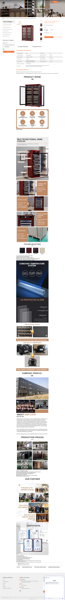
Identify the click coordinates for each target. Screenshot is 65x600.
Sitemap (10, 597)
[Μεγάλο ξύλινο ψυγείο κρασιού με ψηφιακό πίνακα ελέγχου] (27, 31)
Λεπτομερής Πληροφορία (23, 46)
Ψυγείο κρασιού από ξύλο (13, 18)
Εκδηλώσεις (42, 1)
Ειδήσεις (4, 586)
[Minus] (62, 577)
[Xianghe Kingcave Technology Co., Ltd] (3, 2)
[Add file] (46, 598)
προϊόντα (32, 1)
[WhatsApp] (3, 49)
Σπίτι (23, 1)
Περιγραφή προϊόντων (36, 46)
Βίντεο (37, 1)
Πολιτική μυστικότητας (5, 597)
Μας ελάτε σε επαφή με (48, 1)
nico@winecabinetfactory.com (25, 588)
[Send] (62, 598)
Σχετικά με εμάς (27, 1)
